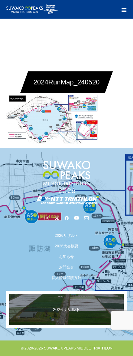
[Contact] (86, 218)
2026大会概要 (66, 246)
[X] (57, 218)
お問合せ (66, 267)
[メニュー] (123, 9)
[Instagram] (47, 218)
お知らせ (66, 257)
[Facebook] (66, 218)
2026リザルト (66, 235)
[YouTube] (76, 218)
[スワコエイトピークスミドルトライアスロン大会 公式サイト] (66, 182)
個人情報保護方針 (66, 278)
